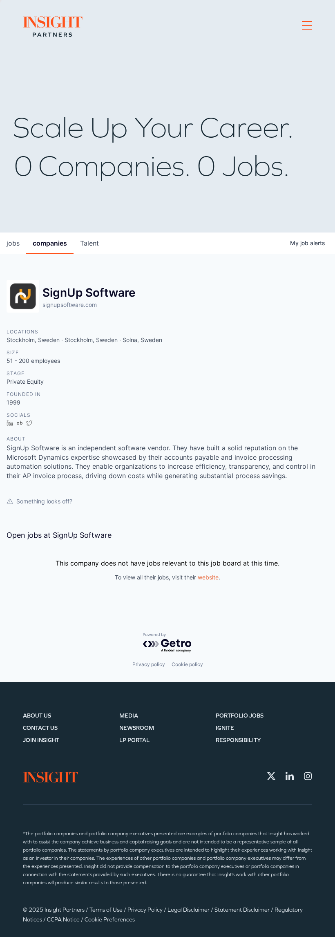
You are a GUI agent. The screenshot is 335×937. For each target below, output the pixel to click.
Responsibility (238, 740)
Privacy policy (148, 664)
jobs (13, 243)
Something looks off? (44, 501)
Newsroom (136, 728)
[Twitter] (271, 776)
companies (50, 243)
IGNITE (225, 728)
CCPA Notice (64, 919)
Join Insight (41, 740)
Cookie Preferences (110, 919)
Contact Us (40, 728)
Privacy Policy (145, 909)
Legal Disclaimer (189, 909)
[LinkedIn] (290, 776)
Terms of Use (106, 909)
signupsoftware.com (69, 304)
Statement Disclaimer (242, 909)
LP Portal (134, 740)
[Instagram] (308, 776)
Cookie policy (187, 664)
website (208, 577)
